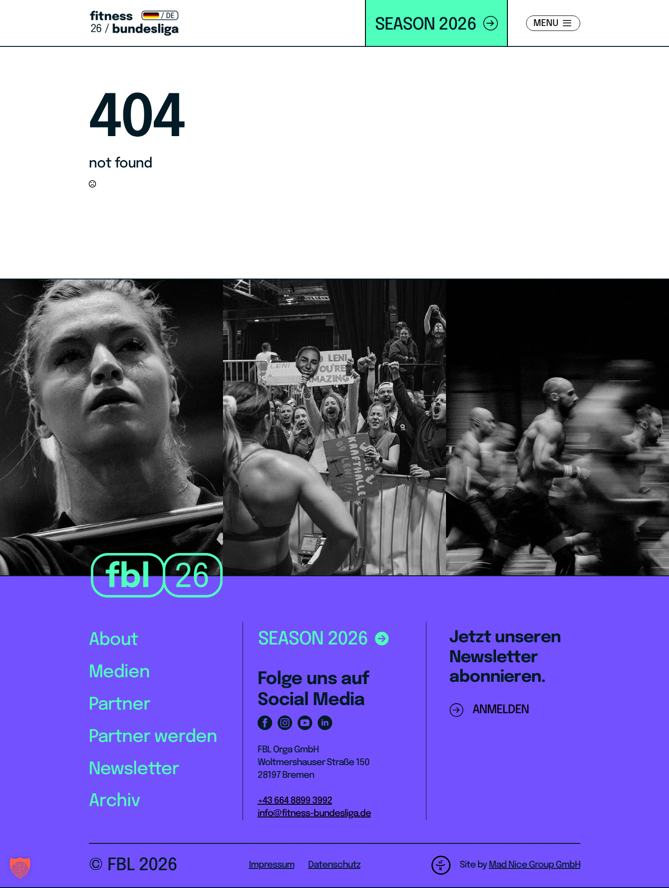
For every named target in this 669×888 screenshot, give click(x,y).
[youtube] (305, 722)
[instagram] (285, 722)
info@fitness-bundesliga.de (314, 813)
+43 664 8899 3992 (295, 801)
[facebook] (265, 722)
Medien (119, 672)
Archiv (114, 801)
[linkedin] (325, 722)
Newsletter (134, 769)
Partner (119, 705)
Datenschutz (334, 865)
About (113, 640)
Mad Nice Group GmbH (534, 865)
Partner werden (153, 737)
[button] (20, 868)
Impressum (271, 865)
